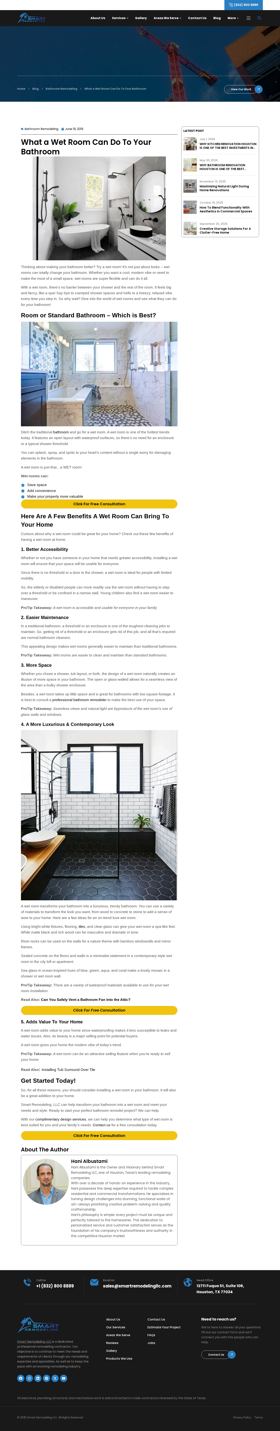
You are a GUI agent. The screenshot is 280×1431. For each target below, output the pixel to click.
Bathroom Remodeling (41, 129)
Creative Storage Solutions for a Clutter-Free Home (225, 231)
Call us (41, 1280)
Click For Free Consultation (99, 504)
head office (205, 1280)
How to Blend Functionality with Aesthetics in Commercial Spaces (226, 209)
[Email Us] (94, 1282)
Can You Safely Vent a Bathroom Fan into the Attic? (85, 1000)
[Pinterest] (46, 1378)
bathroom (61, 432)
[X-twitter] (55, 1378)
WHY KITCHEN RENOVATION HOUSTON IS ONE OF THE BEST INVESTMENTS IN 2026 (228, 148)
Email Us (108, 1280)
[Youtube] (63, 1378)
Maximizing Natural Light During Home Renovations (224, 188)
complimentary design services (60, 1119)
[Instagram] (29, 1378)
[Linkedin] (38, 1378)
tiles (82, 927)
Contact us (101, 1125)
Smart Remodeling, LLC (34, 1341)
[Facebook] (20, 1378)
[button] (248, 18)
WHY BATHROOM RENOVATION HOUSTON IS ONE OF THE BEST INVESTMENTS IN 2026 (222, 169)
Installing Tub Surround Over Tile (69, 1070)
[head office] (187, 1282)
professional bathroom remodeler (79, 700)
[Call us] (27, 1282)
